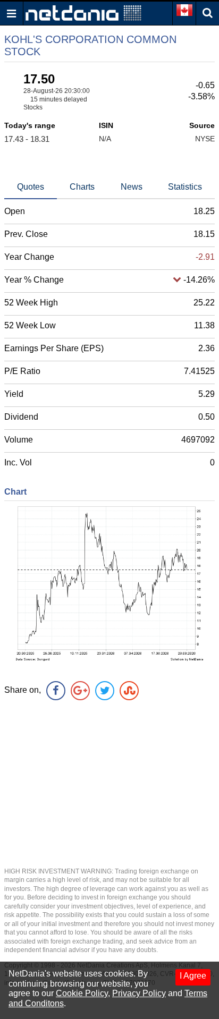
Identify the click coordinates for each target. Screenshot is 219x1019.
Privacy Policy (139, 993)
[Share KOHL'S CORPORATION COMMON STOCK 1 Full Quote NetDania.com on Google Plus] (80, 690)
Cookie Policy (82, 993)
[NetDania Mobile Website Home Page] (83, 12)
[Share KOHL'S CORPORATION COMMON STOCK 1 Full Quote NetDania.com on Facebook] (55, 690)
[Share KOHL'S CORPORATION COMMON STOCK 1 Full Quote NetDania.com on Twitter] (104, 690)
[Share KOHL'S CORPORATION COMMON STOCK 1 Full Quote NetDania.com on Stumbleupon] (129, 690)
